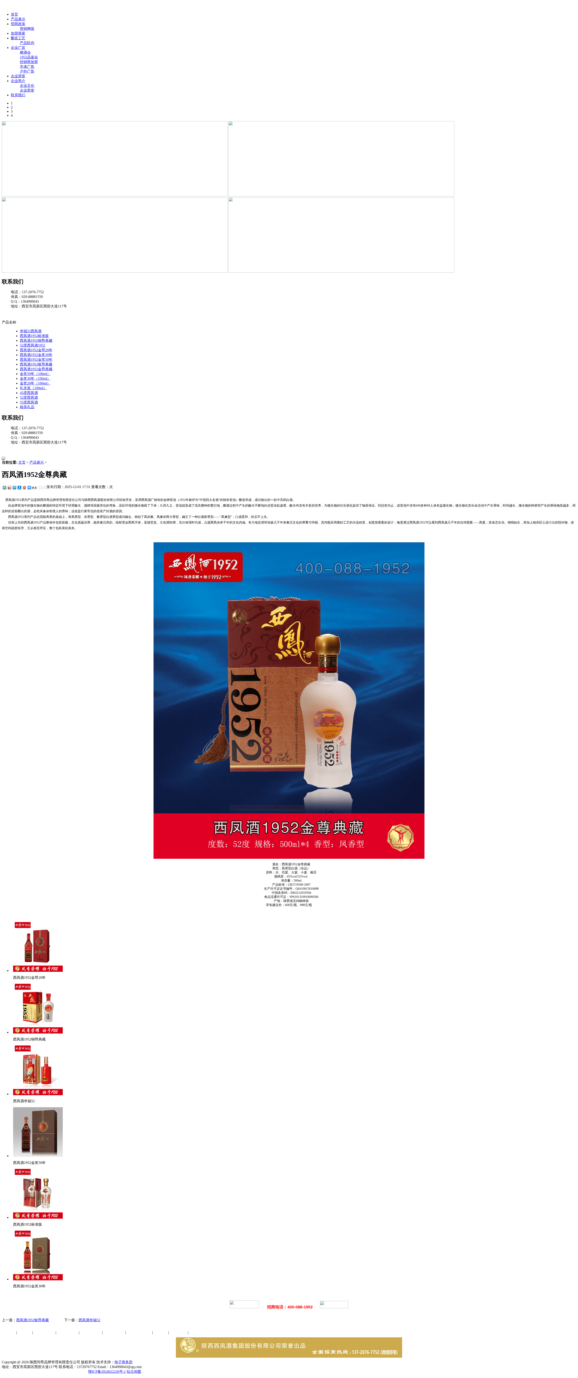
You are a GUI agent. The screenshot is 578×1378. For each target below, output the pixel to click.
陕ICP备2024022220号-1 (107, 1371)
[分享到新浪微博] (9, 487)
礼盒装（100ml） (33, 388)
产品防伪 (27, 43)
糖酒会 (25, 52)
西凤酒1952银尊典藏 (36, 364)
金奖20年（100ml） (35, 383)
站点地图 (134, 1371)
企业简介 (18, 81)
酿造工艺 (18, 38)
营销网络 (27, 29)
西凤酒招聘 (179, 1332)
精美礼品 (27, 407)
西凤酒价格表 (214, 6)
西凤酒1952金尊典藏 (36, 369)
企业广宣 (18, 48)
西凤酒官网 (190, 6)
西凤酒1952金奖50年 (36, 359)
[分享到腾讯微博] (14, 487)
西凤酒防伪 (140, 1332)
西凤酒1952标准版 (34, 336)
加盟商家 (18, 33)
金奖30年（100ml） (35, 378)
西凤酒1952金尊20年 (36, 350)
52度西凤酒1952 (32, 345)
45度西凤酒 (29, 393)
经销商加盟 (29, 62)
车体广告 (27, 66)
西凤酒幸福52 (89, 1320)
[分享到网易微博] (24, 487)
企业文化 (27, 85)
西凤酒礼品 (66, 1332)
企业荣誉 (18, 76)
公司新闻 (9, 1332)
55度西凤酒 (29, 402)
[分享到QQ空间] (4, 487)
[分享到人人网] (19, 487)
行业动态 (25, 1332)
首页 (14, 14)
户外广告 (27, 71)
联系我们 (18, 95)
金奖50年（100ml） (35, 374)
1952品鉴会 (29, 57)
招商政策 (18, 24)
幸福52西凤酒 (31, 331)
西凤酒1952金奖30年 (36, 355)
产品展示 (18, 19)
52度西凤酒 (29, 397)
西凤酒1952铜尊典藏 (36, 340)
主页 (22, 462)
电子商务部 (123, 1362)
